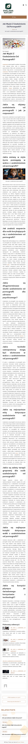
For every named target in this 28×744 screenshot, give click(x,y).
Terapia (10, 88)
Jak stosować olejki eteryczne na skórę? (14, 734)
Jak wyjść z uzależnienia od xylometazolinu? (12, 661)
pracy (17, 453)
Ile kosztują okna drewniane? (13, 701)
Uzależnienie (5, 64)
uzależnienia (5, 71)
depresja (21, 335)
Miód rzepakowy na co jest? (14, 697)
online (8, 264)
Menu (14, 17)
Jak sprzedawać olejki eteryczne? (12, 718)
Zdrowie (5, 715)
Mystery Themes (20, 742)
